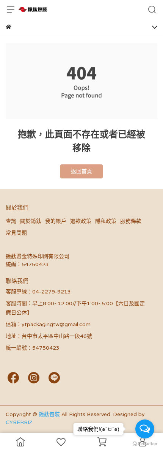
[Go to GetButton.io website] (145, 443)
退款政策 (80, 221)
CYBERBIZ (19, 422)
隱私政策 (105, 221)
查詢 (11, 221)
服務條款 (130, 221)
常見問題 (16, 233)
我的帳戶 (55, 221)
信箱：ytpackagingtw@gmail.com (48, 324)
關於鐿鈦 (30, 221)
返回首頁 (81, 171)
